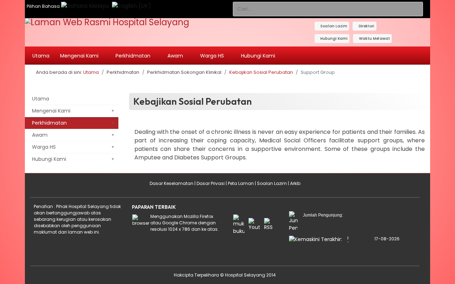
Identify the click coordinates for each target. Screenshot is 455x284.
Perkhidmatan (49, 122)
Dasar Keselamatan (171, 183)
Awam (40, 134)
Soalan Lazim (333, 26)
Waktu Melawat (374, 38)
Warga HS (44, 147)
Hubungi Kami (333, 38)
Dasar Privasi (211, 183)
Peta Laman (241, 183)
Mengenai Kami (51, 110)
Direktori (366, 26)
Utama (40, 55)
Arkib (295, 183)
